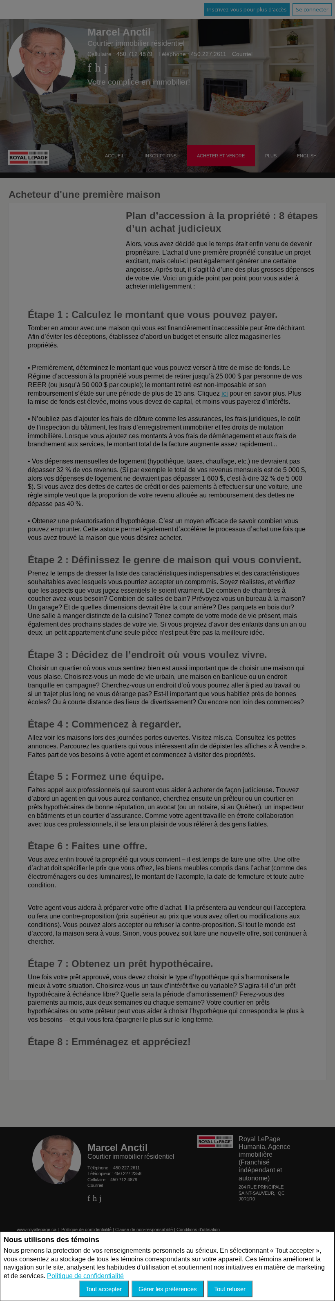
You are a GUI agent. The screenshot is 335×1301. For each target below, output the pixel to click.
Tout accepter (104, 1288)
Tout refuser (230, 1288)
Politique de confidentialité (85, 1275)
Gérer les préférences (167, 1288)
